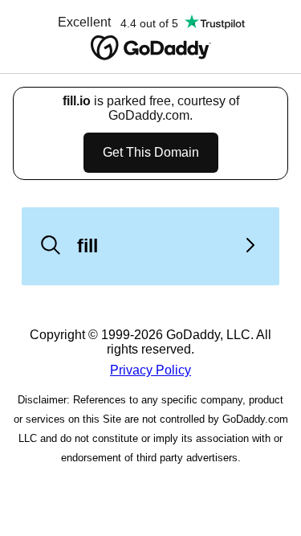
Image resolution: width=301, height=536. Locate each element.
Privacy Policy (150, 370)
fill (87, 245)
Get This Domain (151, 152)
